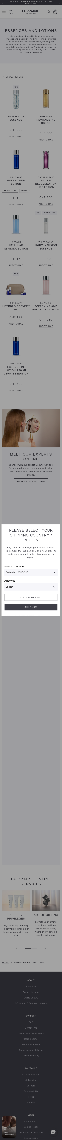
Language (9, 581)
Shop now (31, 607)
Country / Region (14, 566)
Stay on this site (31, 597)
